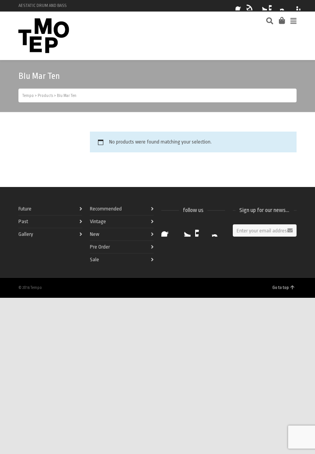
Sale (94, 259)
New (94, 234)
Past (23, 221)
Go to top (280, 287)
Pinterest (295, 5)
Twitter (262, 5)
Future (25, 209)
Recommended (106, 209)
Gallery (25, 234)
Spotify (251, 5)
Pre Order (100, 247)
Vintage (98, 221)
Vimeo (273, 5)
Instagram (284, 5)
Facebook (240, 5)
